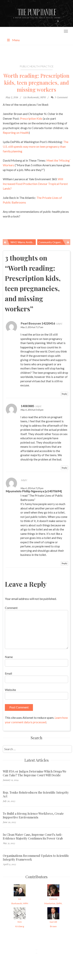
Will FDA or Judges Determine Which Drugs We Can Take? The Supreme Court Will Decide (34, 773)
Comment (11, 607)
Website (10, 689)
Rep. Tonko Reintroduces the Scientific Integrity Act (36, 794)
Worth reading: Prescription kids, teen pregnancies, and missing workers (36, 82)
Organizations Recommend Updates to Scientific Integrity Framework (36, 857)
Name (9, 657)
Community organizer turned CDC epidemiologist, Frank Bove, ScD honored (54, 242)
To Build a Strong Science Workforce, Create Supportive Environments (33, 815)
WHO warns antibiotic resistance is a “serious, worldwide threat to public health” (23, 242)
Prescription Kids (31, 118)
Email (8, 673)
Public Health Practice (37, 66)
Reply (64, 393)
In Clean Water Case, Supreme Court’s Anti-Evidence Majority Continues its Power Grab (33, 836)
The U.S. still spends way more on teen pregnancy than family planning (35, 146)
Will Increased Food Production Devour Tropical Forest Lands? (35, 183)
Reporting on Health (16, 132)
